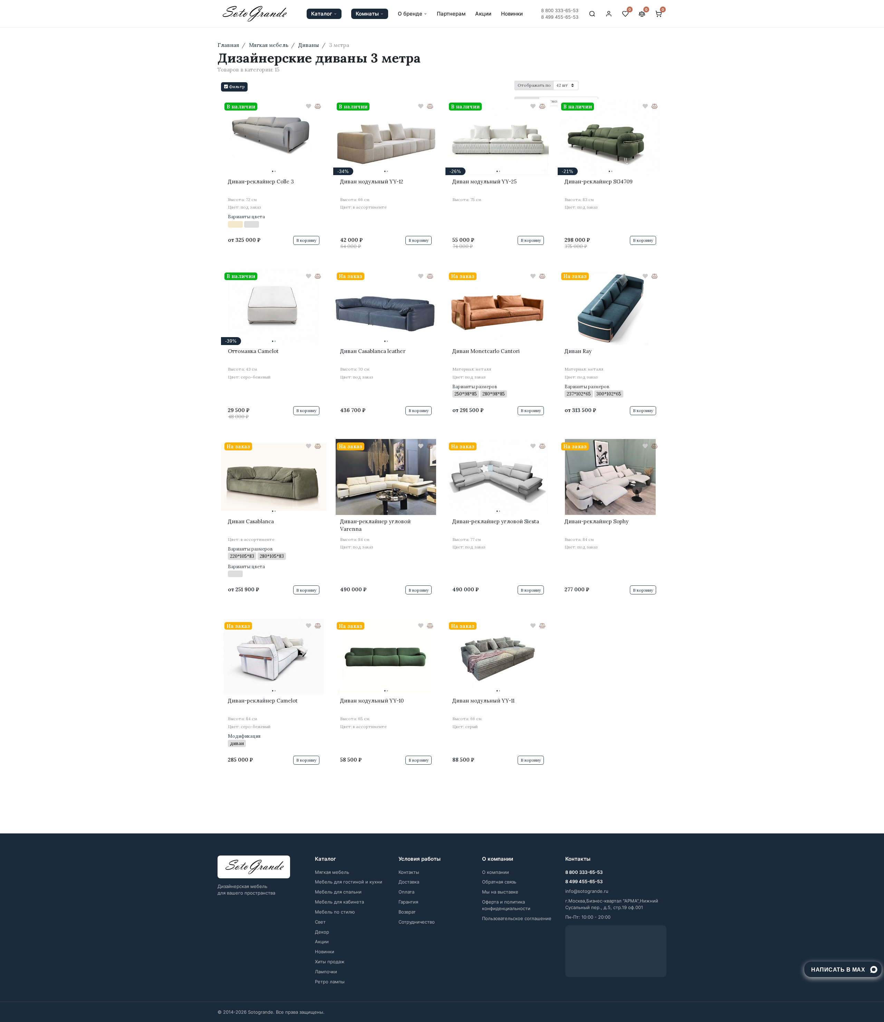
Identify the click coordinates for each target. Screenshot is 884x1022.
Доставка (408, 882)
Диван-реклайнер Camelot (263, 700)
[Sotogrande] (254, 867)
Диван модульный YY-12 (371, 181)
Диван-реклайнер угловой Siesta (495, 521)
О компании (495, 872)
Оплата (406, 892)
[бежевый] (235, 224)
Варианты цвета (246, 217)
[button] (234, 87)
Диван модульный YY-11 (483, 700)
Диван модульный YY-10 (372, 700)
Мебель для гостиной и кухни (348, 882)
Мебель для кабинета (339, 902)
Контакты (408, 872)
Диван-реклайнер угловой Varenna (375, 525)
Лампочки (326, 971)
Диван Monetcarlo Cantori (486, 351)
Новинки (512, 14)
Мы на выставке (500, 892)
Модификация (244, 736)
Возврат (407, 912)
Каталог (321, 13)
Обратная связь (499, 882)
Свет (320, 922)
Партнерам (451, 14)
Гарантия (408, 902)
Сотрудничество (416, 922)
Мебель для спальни (338, 892)
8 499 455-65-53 (559, 17)
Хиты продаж (330, 961)
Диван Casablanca (251, 521)
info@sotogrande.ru (586, 891)
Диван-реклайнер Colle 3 (261, 181)
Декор (322, 932)
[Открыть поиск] (592, 14)
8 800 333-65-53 (559, 10)
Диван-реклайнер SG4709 (599, 181)
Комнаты (367, 13)
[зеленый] (235, 574)
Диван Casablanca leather (372, 351)
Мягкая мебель (332, 872)
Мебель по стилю (335, 912)
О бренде (410, 14)
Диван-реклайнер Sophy (596, 521)
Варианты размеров (474, 387)
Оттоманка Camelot (253, 351)
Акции (483, 14)
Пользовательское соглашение (516, 918)
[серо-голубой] (251, 224)
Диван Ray (578, 351)
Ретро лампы (330, 981)
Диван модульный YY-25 (484, 181)
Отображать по (534, 85)
